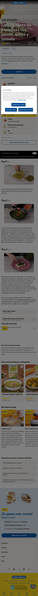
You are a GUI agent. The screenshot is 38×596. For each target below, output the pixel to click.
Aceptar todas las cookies (25, 109)
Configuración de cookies (18, 104)
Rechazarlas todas (11, 109)
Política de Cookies (22, 100)
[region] (19, 100)
